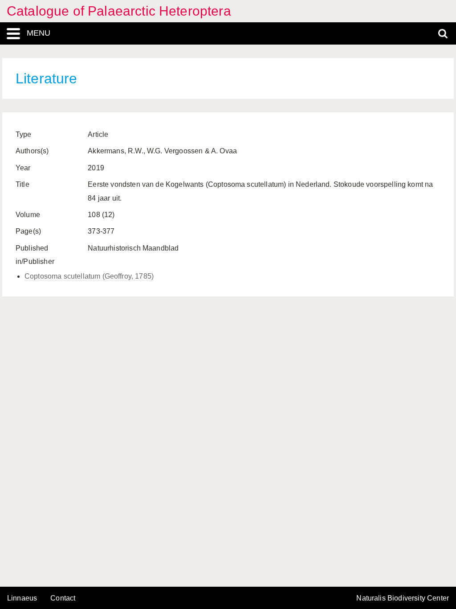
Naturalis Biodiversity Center (402, 598)
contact (62, 598)
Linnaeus (22, 598)
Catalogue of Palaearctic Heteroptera (119, 11)
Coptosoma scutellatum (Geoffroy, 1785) (89, 276)
